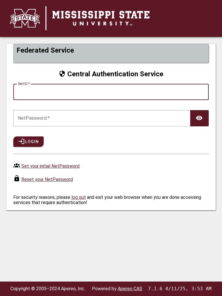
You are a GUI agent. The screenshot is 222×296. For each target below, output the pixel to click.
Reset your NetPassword (47, 179)
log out (78, 197)
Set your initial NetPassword (50, 166)
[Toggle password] (199, 118)
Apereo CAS (130, 288)
